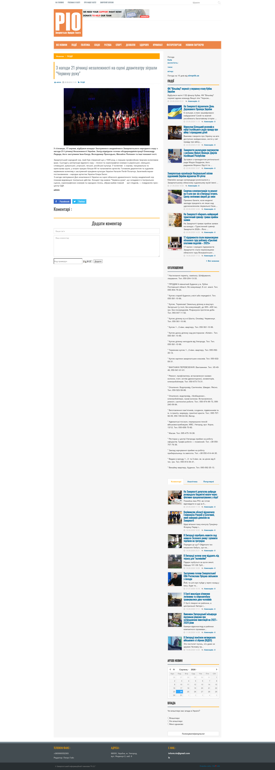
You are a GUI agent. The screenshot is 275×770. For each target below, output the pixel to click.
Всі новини (213, 260)
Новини (60, 56)
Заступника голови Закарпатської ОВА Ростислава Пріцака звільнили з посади (201, 576)
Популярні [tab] (208, 481)
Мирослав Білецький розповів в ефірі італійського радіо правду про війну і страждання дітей (201, 129)
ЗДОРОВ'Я (144, 45)
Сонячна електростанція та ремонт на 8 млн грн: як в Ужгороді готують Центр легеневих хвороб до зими (200, 193)
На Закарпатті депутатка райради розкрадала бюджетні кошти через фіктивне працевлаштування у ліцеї (201, 494)
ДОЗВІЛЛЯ (130, 45)
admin (58, 82)
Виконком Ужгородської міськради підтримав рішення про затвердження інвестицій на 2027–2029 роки (200, 618)
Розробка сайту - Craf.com (210, 766)
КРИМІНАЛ (157, 45)
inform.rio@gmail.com (179, 753)
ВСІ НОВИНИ (61, 45)
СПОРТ (119, 45)
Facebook (64, 201)
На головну (59, 2)
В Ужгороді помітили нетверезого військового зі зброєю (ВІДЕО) (200, 638)
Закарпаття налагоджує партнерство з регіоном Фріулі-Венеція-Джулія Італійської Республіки (201, 152)
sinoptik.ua (193, 75)
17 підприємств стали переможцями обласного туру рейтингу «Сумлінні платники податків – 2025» (201, 240)
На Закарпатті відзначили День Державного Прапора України (199, 107)
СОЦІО (97, 45)
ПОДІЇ (74, 45)
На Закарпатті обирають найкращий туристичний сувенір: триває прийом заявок (201, 217)
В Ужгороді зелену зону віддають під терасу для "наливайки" (201, 557)
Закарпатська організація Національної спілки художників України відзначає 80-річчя (190, 174)
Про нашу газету (90, 2)
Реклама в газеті (74, 2)
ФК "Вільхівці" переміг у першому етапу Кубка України (190, 90)
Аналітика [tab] (192, 481)
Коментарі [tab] (176, 481)
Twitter (81, 201)
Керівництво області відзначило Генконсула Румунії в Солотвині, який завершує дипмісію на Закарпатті (199, 516)
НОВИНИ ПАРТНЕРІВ (195, 45)
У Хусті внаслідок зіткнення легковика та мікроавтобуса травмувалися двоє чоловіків (197, 596)
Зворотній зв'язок (107, 2)
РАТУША (107, 45)
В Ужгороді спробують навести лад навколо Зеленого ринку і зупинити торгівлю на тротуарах (200, 538)
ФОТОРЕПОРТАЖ (174, 45)
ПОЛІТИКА (85, 45)
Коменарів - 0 (193, 101)
